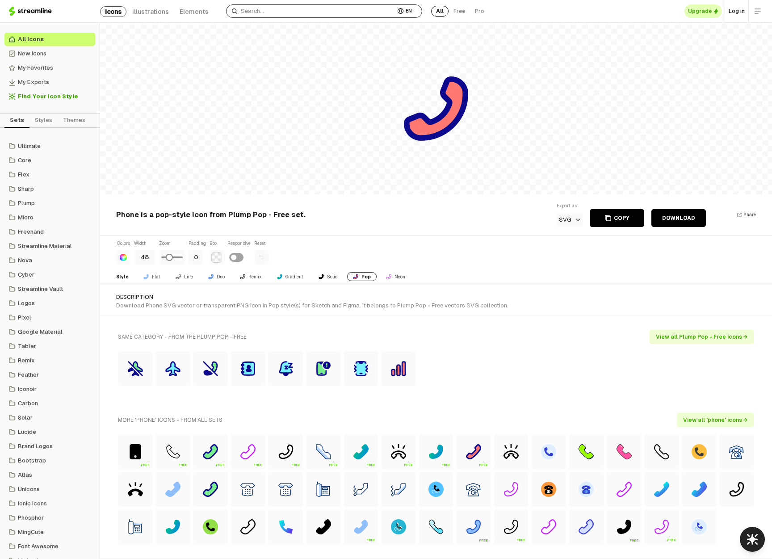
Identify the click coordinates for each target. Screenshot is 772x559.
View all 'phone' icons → (715, 420)
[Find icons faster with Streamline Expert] (752, 539)
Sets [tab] (17, 120)
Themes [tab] (74, 120)
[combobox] (311, 11)
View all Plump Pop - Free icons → (702, 337)
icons (113, 11)
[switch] (236, 257)
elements (194, 11)
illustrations (150, 11)
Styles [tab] (43, 120)
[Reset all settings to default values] (261, 257)
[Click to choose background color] (217, 257)
